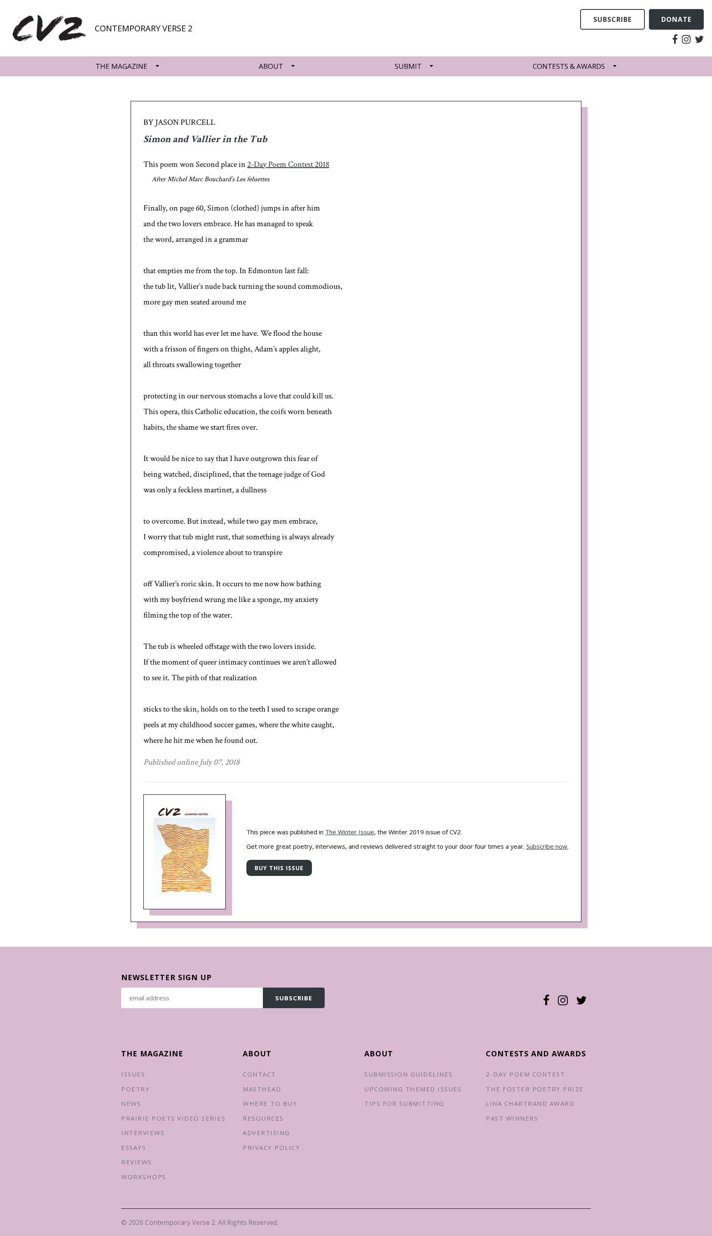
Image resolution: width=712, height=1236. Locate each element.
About (271, 66)
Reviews (136, 1162)
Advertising (266, 1132)
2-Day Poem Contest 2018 (288, 164)
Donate (676, 19)
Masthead (262, 1089)
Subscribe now (546, 846)
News (131, 1103)
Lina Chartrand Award (530, 1103)
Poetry (135, 1089)
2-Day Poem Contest (525, 1074)
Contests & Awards (569, 66)
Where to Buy (270, 1103)
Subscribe (612, 19)
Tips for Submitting (404, 1103)
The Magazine (122, 66)
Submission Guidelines (408, 1074)
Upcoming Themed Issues (412, 1089)
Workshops (143, 1177)
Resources (263, 1118)
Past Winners (512, 1118)
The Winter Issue (349, 832)
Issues (133, 1074)
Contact (259, 1074)
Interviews (142, 1132)
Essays (133, 1147)
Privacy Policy (271, 1147)
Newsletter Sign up (166, 977)
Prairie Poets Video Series (173, 1118)
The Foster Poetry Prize (535, 1089)
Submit (408, 66)
